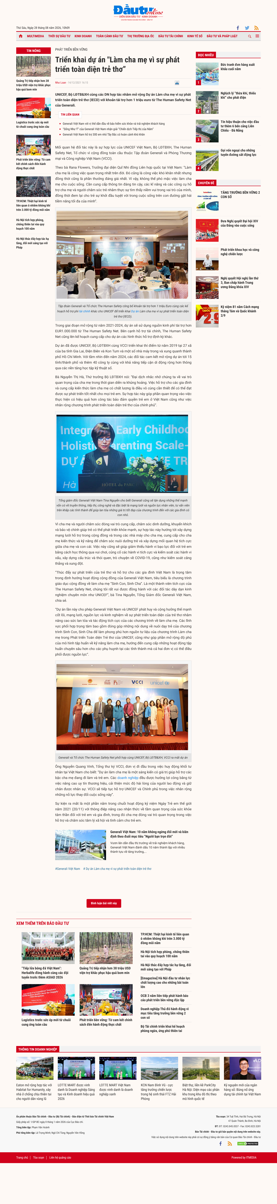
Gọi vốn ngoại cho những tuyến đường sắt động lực (238, 152)
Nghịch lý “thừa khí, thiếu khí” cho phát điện (238, 95)
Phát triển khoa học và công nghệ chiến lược (240, 252)
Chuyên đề (206, 183)
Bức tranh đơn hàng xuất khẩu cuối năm (238, 67)
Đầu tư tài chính (170, 36)
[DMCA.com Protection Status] (248, 1143)
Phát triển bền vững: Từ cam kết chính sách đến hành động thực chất (33, 164)
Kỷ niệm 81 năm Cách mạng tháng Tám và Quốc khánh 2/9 (240, 311)
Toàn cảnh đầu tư (109, 36)
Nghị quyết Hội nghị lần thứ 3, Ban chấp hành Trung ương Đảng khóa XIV (239, 282)
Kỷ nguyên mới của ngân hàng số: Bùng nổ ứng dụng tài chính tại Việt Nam (242, 1089)
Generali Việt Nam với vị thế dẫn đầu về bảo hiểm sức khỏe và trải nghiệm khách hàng (114, 124)
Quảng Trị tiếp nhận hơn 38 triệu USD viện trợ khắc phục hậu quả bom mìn (33, 85)
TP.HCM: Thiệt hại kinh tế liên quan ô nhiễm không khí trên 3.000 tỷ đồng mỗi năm (33, 206)
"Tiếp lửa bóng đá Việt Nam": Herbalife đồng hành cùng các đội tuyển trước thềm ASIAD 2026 (45, 972)
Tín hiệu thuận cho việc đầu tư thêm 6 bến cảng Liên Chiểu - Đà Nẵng (240, 126)
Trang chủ (22, 1157)
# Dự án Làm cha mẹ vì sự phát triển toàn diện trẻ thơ (117, 869)
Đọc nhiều (206, 55)
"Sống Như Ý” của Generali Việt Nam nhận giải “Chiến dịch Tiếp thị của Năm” (108, 129)
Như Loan (60, 82)
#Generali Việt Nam (67, 869)
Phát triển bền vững (71, 49)
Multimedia (35, 36)
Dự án (135, 311)
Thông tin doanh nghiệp (37, 1049)
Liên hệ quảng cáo (60, 1157)
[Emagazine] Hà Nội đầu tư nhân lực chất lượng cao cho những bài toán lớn (165, 982)
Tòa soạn (38, 1157)
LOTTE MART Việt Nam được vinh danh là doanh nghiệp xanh (116, 1089)
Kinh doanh (83, 36)
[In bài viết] (177, 82)
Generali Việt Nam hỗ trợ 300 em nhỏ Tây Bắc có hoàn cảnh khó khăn (104, 134)
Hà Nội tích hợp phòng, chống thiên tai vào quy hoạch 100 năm (30, 224)
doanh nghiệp (127, 778)
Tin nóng (33, 51)
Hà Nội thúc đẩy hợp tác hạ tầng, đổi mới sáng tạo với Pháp (32, 243)
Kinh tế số (195, 36)
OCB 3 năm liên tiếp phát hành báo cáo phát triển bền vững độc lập (164, 998)
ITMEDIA (251, 1157)
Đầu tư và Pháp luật (222, 36)
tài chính (84, 311)
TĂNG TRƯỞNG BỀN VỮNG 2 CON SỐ (240, 194)
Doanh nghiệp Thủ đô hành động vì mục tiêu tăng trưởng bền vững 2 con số (165, 1013)
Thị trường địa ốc (140, 36)
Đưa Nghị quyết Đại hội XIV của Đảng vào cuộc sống (239, 223)
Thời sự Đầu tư (59, 36)
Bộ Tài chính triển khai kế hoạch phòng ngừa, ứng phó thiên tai (163, 1028)
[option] (35, 1079)
